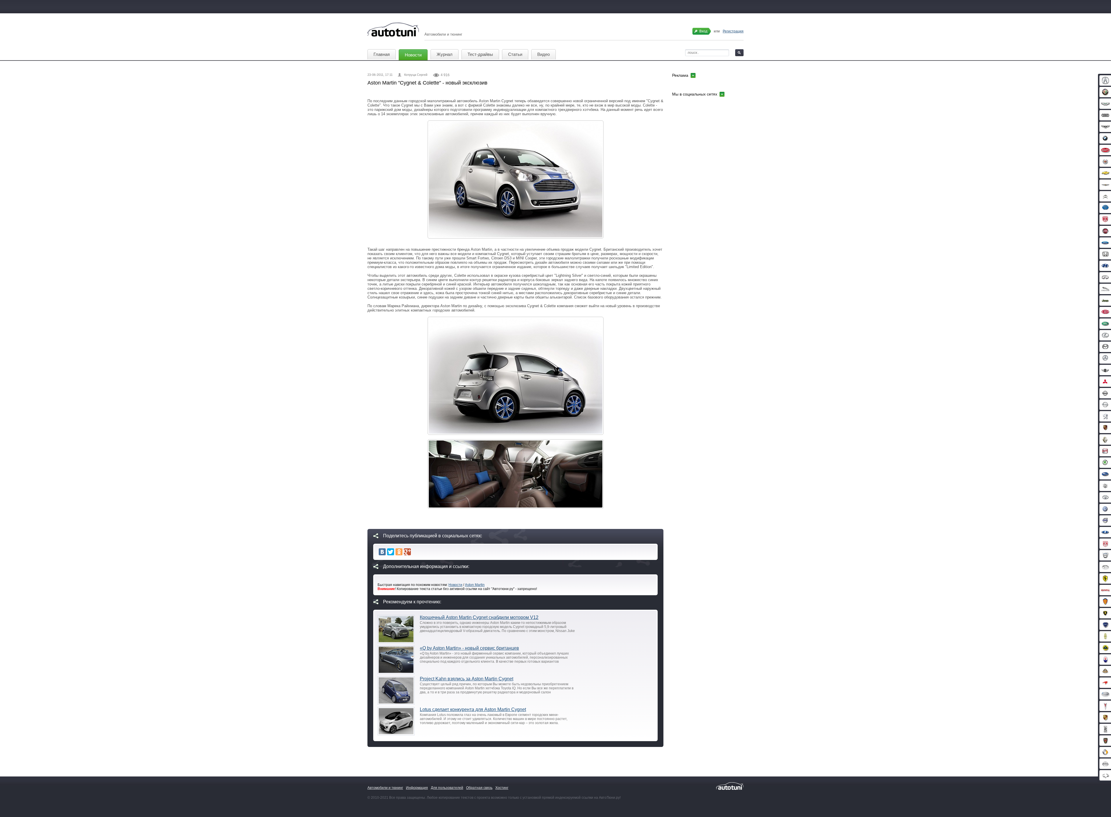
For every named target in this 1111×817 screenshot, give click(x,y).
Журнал (445, 54)
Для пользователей (447, 788)
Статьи (515, 54)
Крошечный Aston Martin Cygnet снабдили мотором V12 (479, 617)
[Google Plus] (407, 551)
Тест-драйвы (480, 54)
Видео (543, 54)
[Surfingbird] (415, 551)
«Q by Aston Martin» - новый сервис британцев (469, 648)
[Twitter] (390, 551)
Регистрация (733, 31)
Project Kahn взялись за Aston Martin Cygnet (466, 678)
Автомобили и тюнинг (385, 788)
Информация (417, 788)
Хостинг (501, 788)
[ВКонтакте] (382, 551)
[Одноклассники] (399, 551)
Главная (382, 54)
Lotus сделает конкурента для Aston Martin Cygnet (473, 709)
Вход (703, 31)
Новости (413, 54)
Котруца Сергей (415, 74)
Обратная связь (479, 788)
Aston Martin (475, 585)
